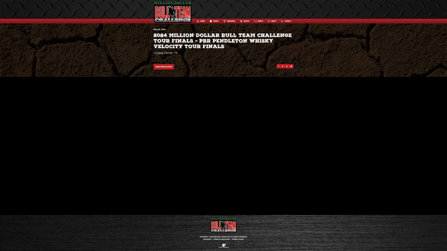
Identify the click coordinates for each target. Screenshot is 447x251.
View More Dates (163, 66)
